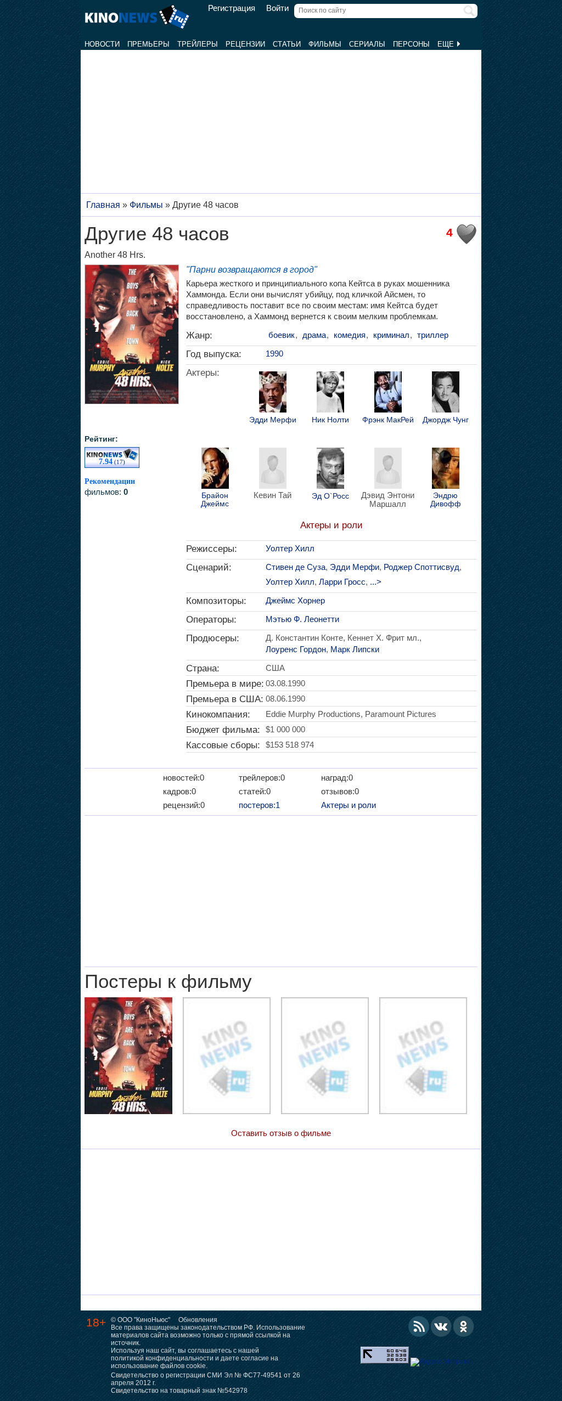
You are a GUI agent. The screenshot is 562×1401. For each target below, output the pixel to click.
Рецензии (245, 44)
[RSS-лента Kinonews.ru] (418, 1326)
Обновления (197, 1320)
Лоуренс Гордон (296, 649)
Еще (446, 44)
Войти (277, 8)
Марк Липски (354, 649)
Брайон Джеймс (215, 500)
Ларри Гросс (342, 581)
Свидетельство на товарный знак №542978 (179, 1390)
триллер (432, 335)
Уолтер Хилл (290, 548)
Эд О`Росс (330, 496)
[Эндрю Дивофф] (445, 470)
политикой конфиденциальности (162, 1358)
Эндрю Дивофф (445, 500)
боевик (281, 335)
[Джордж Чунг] (445, 393)
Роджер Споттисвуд (421, 567)
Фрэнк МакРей (388, 420)
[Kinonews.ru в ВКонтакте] (441, 1326)
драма (314, 335)
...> (375, 581)
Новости (102, 44)
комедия (350, 335)
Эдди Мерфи (272, 420)
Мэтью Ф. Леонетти (302, 619)
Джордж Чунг (446, 420)
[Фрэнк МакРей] (388, 393)
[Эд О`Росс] (330, 470)
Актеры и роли (331, 525)
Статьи (287, 44)
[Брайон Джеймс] (215, 470)
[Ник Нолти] (330, 393)
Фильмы (324, 44)
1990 (274, 353)
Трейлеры (197, 44)
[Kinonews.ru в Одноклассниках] (463, 1326)
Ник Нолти (330, 420)
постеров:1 (259, 805)
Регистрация (231, 8)
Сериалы (367, 44)
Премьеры (148, 44)
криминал (391, 335)
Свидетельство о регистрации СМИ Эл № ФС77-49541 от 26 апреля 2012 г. (205, 1379)
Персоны (411, 44)
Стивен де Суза (295, 567)
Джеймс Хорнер (295, 600)
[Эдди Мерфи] (272, 393)
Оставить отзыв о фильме (281, 1133)
